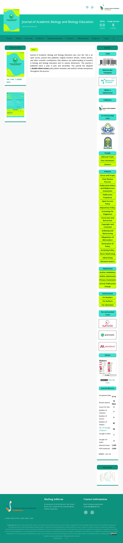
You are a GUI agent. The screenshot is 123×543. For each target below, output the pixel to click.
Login (106, 38)
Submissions (83, 38)
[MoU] (107, 128)
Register (96, 38)
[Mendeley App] (107, 346)
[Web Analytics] (104, 380)
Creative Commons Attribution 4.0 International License (61, 536)
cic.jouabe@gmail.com (92, 506)
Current (28, 38)
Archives (40, 38)
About (18, 38)
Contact (70, 38)
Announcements (54, 38)
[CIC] (107, 108)
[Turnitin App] (107, 323)
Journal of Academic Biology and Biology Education (57, 22)
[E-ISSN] (107, 62)
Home (9, 38)
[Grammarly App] (107, 335)
